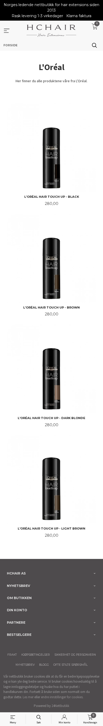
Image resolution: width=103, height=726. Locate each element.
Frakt (12, 654)
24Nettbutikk (60, 706)
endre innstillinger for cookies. (62, 697)
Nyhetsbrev (25, 665)
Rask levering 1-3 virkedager (37, 15)
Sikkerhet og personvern (75, 654)
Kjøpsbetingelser (35, 654)
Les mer (28, 697)
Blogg (44, 665)
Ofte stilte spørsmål (70, 665)
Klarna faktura (78, 15)
